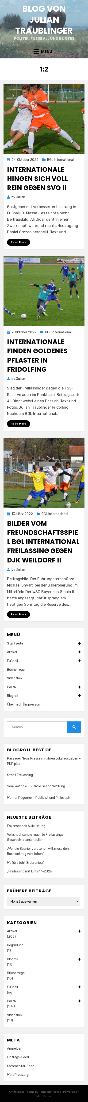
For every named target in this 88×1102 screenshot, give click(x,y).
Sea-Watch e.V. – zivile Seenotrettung (36, 786)
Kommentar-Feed (20, 1066)
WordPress (44, 1096)
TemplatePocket (50, 1091)
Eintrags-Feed (18, 1057)
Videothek (15, 678)
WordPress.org (18, 1075)
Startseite (15, 643)
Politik (11, 687)
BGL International (60, 160)
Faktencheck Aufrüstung (26, 826)
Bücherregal (16, 670)
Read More (19, 242)
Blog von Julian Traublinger (44, 20)
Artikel (12, 652)
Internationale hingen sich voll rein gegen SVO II (37, 178)
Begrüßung (15, 945)
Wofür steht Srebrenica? (26, 863)
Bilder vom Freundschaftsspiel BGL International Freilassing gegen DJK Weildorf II (43, 542)
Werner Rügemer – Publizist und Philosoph (38, 798)
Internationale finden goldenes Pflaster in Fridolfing (37, 355)
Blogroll (12, 696)
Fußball (12, 661)
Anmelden (14, 1049)
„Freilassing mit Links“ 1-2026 (29, 871)
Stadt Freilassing (20, 775)
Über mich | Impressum (24, 704)
